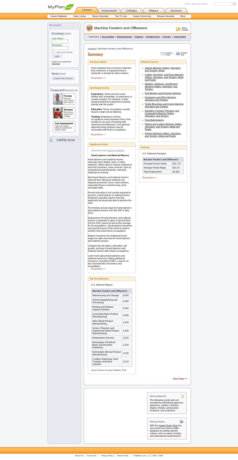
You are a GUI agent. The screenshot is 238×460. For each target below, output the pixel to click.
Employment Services (103, 338)
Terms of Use (122, 456)
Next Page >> (180, 378)
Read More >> (98, 78)
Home (187, 4)
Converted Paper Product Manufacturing (105, 315)
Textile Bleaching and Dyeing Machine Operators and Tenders (164, 105)
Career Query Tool (168, 425)
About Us (196, 4)
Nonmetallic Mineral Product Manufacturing (106, 353)
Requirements (124, 37)
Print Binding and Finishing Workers (163, 93)
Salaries (139, 37)
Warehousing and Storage (105, 295)
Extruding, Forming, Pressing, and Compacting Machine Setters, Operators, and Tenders (162, 113)
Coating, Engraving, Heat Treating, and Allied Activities (105, 362)
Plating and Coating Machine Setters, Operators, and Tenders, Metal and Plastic (163, 127)
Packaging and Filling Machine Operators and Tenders (160, 98)
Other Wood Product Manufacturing (102, 322)
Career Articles (115, 150)
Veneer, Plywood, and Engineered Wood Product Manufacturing (105, 331)
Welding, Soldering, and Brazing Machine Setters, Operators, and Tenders (161, 87)
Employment (153, 37)
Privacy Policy (107, 456)
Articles (167, 37)
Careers (92, 48)
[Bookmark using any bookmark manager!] (64, 141)
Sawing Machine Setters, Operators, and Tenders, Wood (163, 69)
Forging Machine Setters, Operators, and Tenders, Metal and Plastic (163, 134)
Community (180, 37)
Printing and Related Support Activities (102, 308)
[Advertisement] (116, 415)
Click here (56, 64)
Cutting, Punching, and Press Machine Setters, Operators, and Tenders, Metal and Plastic (164, 77)
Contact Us (92, 456)
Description (108, 37)
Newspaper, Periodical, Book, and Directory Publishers (104, 345)
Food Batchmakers (154, 120)
